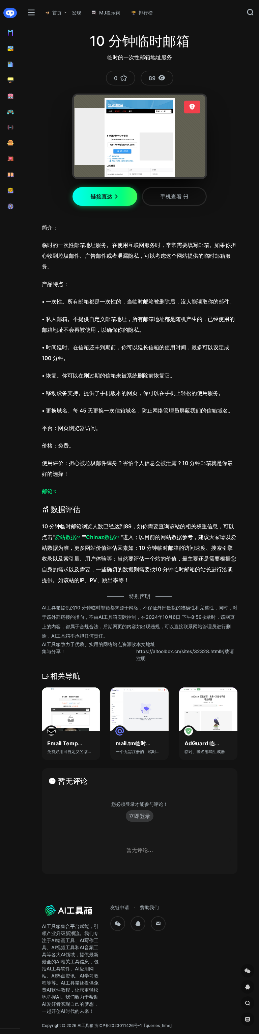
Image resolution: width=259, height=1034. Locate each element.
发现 (76, 12)
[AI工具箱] (69, 912)
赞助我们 (149, 907)
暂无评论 (73, 781)
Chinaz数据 (100, 537)
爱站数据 (65, 537)
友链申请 (119, 907)
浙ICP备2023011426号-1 (118, 1025)
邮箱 (47, 491)
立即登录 (139, 816)
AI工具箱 (85, 1025)
